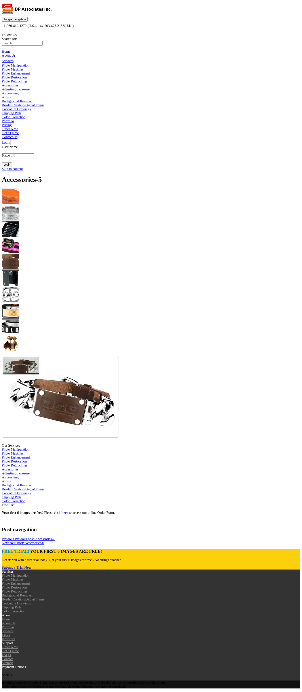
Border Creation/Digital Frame (23, 105)
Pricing (7, 125)
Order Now (10, 129)
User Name (10, 147)
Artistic (7, 97)
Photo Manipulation (15, 65)
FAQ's (6, 655)
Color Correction (13, 117)
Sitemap (7, 663)
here (64, 512)
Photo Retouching (14, 81)
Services (7, 61)
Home (6, 51)
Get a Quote (10, 133)
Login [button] (6, 142)
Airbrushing (10, 93)
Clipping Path (11, 113)
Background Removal (17, 101)
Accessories (10, 85)
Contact (7, 659)
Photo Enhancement (16, 73)
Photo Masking (12, 69)
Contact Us (9, 137)
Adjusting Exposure (16, 89)
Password (8, 155)
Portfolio (8, 121)
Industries (8, 639)
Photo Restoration (14, 77)
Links (6, 635)
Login (7, 164)
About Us (8, 55)
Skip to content (12, 169)
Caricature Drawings (16, 109)
